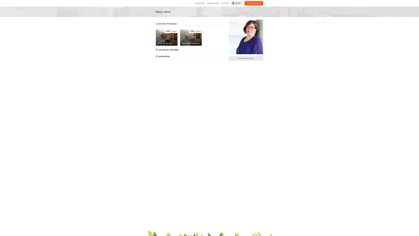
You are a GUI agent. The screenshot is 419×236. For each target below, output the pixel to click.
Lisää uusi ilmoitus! (254, 3)
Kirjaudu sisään (213, 3)
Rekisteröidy (200, 3)
